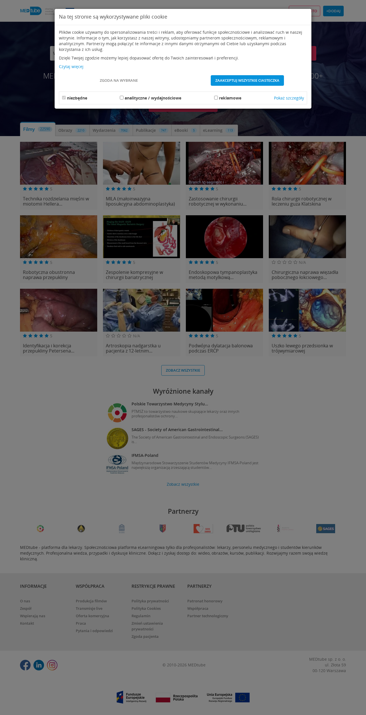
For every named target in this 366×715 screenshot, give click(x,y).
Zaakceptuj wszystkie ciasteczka (247, 80)
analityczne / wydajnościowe (153, 98)
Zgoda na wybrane (119, 80)
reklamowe (230, 98)
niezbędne (77, 98)
